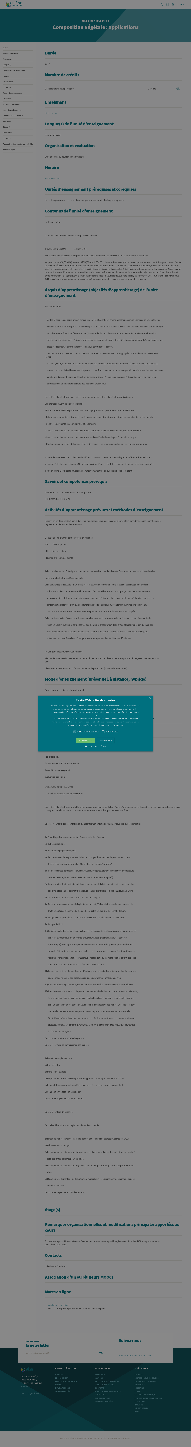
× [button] (150, 698)
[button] (95, 723)
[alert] (95, 723)
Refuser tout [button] (106, 740)
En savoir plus (118, 725)
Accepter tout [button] (85, 740)
